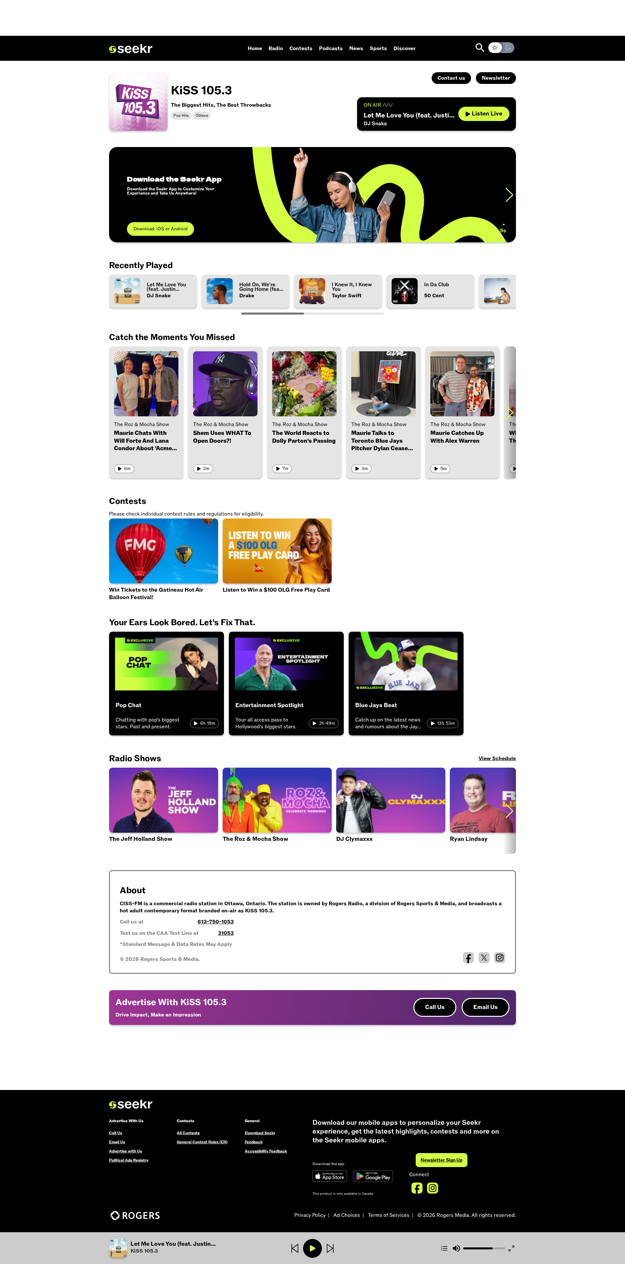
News (356, 48)
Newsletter (496, 78)
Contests (300, 48)
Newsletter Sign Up (442, 1160)
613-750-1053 (216, 921)
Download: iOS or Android (160, 229)
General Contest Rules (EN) (202, 1142)
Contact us (451, 78)
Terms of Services (389, 1215)
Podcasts (331, 48)
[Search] (480, 47)
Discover (405, 48)
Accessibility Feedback (266, 1151)
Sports (378, 48)
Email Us (485, 1007)
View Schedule (497, 758)
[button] (177, 1248)
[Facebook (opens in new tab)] (468, 957)
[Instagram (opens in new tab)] (499, 957)
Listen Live (487, 113)
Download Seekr (260, 1133)
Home (255, 48)
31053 (226, 933)
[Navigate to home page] (130, 48)
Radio (276, 48)
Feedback (254, 1142)
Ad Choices (346, 1215)
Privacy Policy (310, 1215)
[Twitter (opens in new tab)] (484, 957)
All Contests (188, 1133)
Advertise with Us (125, 1151)
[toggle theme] (501, 47)
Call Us (435, 1007)
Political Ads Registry (128, 1160)
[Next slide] (509, 194)
